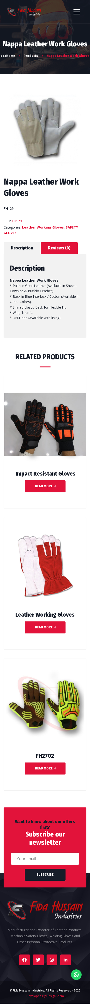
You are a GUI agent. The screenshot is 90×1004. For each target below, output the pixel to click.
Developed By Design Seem (45, 996)
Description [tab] (22, 248)
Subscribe (45, 875)
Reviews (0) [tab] (59, 248)
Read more (44, 486)
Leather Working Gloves (43, 227)
